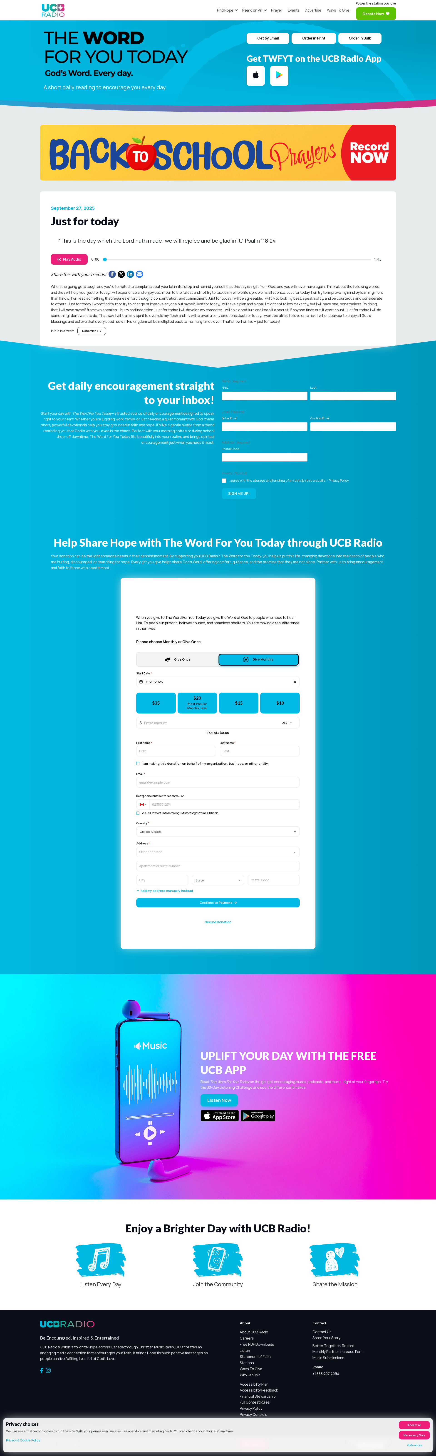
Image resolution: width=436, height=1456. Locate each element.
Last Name (227, 743)
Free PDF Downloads (257, 1344)
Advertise (313, 10)
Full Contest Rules (255, 1402)
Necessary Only (414, 1435)
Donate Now (373, 13)
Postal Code (230, 449)
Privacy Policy (339, 480)
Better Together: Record (333, 1345)
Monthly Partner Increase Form (338, 1351)
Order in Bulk (360, 38)
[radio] (156, 703)
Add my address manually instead (167, 891)
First (225, 387)
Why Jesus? (250, 1374)
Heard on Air (252, 10)
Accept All (414, 1425)
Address (143, 843)
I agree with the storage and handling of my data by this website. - (289, 480)
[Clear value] (295, 682)
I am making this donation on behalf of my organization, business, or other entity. (205, 763)
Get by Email (268, 38)
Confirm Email (319, 418)
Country (142, 823)
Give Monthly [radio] (263, 659)
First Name (144, 743)
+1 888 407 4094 (325, 1373)
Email (140, 774)
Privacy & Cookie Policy (23, 1440)
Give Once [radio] (182, 659)
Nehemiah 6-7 (91, 331)
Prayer (276, 10)
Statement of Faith (255, 1356)
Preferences (414, 1445)
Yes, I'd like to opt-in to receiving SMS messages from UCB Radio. (180, 813)
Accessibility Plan (254, 1384)
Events (294, 10)
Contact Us (322, 1331)
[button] (236, 10)
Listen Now (219, 1100)
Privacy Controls (253, 1414)
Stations (247, 1362)
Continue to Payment (216, 902)
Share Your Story (326, 1337)
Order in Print (313, 38)
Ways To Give (338, 10)
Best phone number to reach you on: (161, 796)
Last (313, 387)
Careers (247, 1338)
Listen (245, 1350)
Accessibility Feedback (259, 1390)
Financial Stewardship (258, 1396)
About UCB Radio (254, 1332)
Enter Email (229, 418)
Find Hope (225, 10)
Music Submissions (328, 1357)
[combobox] (218, 852)
